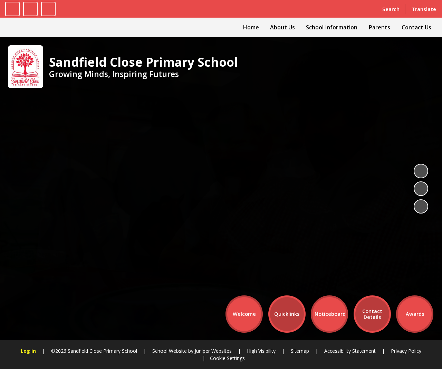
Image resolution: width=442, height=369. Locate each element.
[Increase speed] (48, 9)
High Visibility (261, 351)
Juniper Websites (212, 351)
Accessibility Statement (350, 351)
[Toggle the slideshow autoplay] (421, 171)
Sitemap (300, 351)
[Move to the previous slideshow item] (421, 188)
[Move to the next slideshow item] (421, 206)
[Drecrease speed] (30, 9)
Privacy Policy (406, 351)
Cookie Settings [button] (227, 358)
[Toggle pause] (12, 9)
